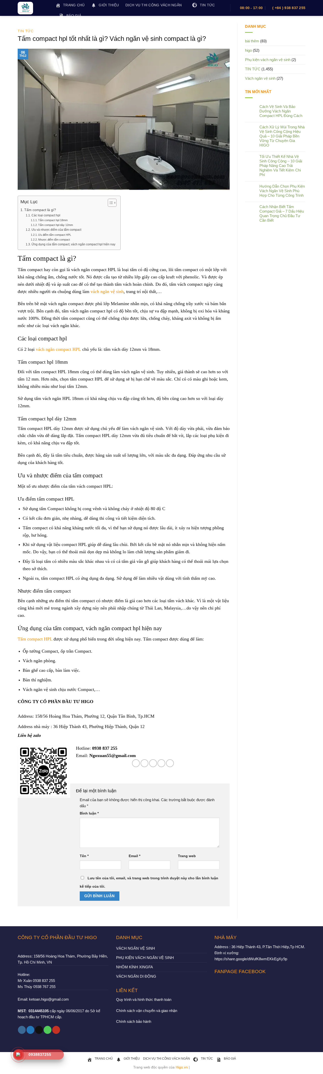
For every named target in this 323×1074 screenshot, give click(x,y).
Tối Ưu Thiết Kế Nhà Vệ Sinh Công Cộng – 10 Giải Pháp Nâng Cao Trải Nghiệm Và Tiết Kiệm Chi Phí (280, 165)
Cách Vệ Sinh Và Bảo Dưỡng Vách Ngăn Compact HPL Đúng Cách (280, 111)
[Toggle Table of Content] (109, 202)
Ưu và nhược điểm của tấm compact (56, 229)
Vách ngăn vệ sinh (260, 78)
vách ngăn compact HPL (58, 349)
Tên (84, 856)
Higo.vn (182, 1067)
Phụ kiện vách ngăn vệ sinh (267, 59)
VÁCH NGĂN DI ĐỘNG (136, 976)
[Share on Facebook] (136, 763)
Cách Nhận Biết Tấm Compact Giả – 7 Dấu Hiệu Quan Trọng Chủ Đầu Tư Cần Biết (281, 213)
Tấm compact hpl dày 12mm (55, 224)
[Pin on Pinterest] (161, 763)
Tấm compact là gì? (40, 210)
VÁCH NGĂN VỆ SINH (135, 948)
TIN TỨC (26, 31)
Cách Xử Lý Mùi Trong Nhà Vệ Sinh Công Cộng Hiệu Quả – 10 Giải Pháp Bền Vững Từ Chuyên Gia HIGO (282, 136)
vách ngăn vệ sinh (107, 291)
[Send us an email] (39, 1030)
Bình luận (89, 813)
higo (248, 50)
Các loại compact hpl (46, 215)
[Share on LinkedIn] (170, 763)
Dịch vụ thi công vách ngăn (153, 5)
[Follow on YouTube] (56, 1030)
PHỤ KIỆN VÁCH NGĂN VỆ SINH (145, 957)
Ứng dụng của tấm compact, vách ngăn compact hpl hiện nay (73, 244)
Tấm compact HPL (35, 639)
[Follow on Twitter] (30, 1030)
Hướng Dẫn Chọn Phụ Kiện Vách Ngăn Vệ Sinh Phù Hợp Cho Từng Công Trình (282, 190)
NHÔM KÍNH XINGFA (134, 967)
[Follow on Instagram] (22, 1030)
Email (134, 856)
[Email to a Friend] (153, 763)
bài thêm (252, 41)
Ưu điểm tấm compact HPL (54, 234)
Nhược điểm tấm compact (54, 239)
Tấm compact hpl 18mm (53, 220)
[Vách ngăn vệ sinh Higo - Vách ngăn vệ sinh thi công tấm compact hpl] (33, 8)
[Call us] (47, 1030)
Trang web (187, 856)
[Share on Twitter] (144, 763)
